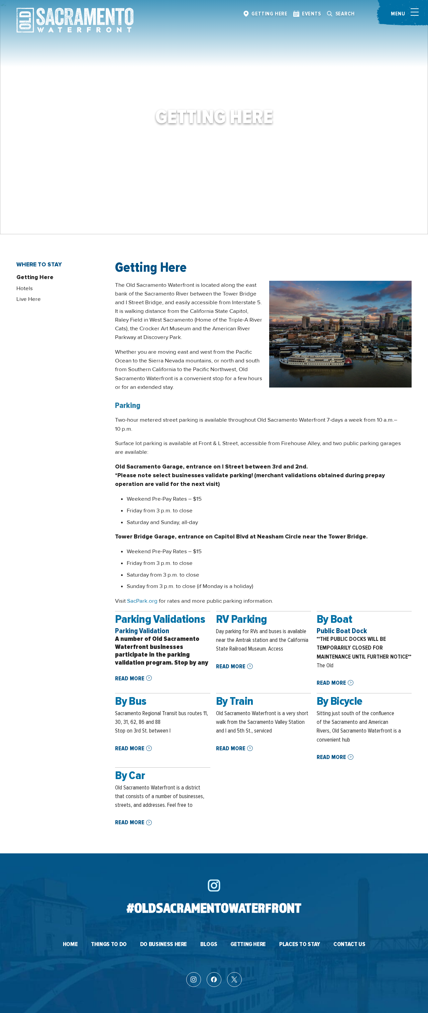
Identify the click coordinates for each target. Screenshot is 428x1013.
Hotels (24, 288)
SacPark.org (142, 600)
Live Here (28, 299)
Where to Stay (39, 264)
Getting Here (35, 277)
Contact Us (349, 944)
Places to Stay (299, 944)
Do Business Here (163, 944)
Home (70, 944)
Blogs (208, 944)
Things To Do (109, 944)
